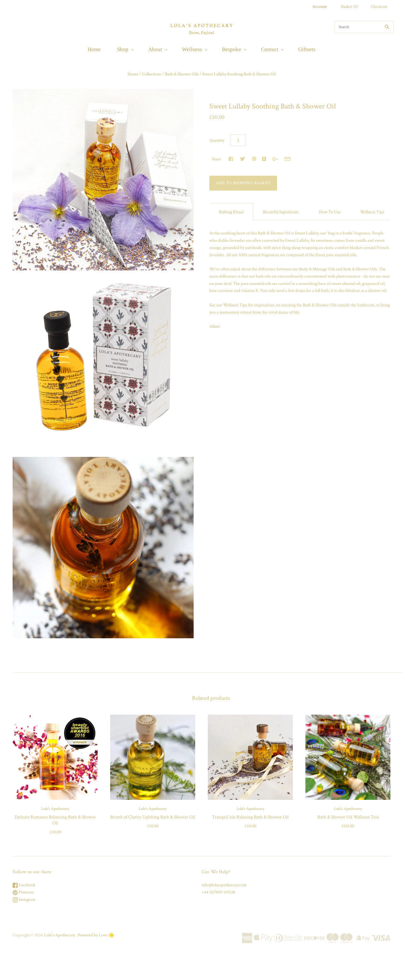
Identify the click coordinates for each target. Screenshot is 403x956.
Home (94, 49)
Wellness (192, 49)
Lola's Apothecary (55, 808)
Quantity (216, 140)
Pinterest (26, 892)
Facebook (27, 885)
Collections (151, 74)
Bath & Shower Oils (182, 74)
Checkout (379, 6)
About (155, 49)
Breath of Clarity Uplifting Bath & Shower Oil (152, 817)
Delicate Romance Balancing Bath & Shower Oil (55, 820)
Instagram (27, 899)
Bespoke (231, 49)
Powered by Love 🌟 (96, 935)
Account (319, 6)
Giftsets (306, 49)
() (349, 6)
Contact (269, 49)
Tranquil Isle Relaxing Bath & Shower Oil (250, 817)
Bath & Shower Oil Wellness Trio (348, 817)
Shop (122, 49)
